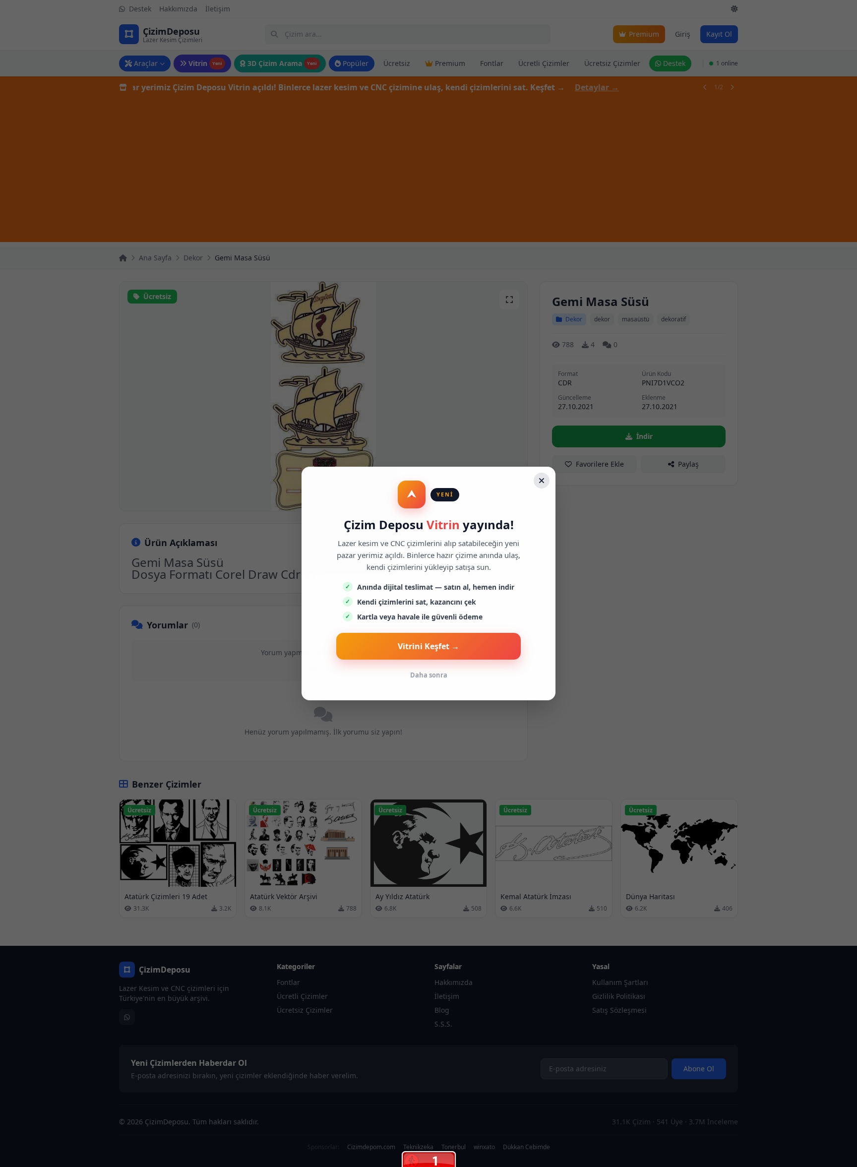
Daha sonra (428, 675)
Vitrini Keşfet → (428, 646)
